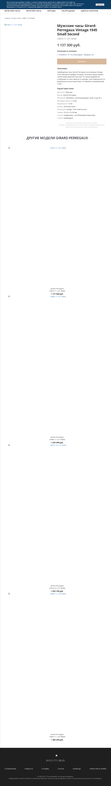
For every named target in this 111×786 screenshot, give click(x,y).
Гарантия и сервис (98, 769)
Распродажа (68, 10)
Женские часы (33, 10)
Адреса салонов (89, 10)
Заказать (82, 61)
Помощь (77, 769)
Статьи (61, 769)
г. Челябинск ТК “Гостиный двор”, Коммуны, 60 (75, 55)
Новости (29, 769)
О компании (10, 769)
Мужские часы (12, 10)
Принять (99, 4)
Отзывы (45, 769)
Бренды (51, 10)
